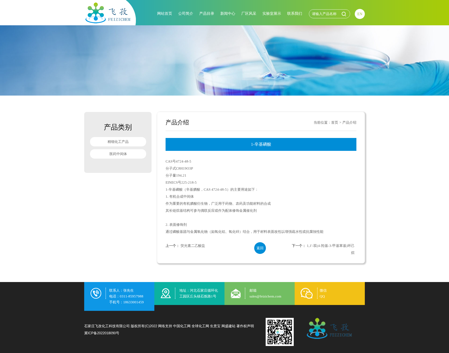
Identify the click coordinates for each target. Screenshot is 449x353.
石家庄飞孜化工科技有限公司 (107, 326)
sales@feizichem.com (265, 296)
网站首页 (164, 13)
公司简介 (185, 13)
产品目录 (206, 13)
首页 (334, 122)
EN (359, 14)
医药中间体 (118, 154)
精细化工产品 (118, 142)
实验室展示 (271, 13)
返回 (260, 248)
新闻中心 (227, 13)
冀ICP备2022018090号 (101, 333)
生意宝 (215, 326)
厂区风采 (248, 13)
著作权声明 (245, 326)
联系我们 (294, 13)
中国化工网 (182, 326)
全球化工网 (200, 326)
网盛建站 (228, 326)
